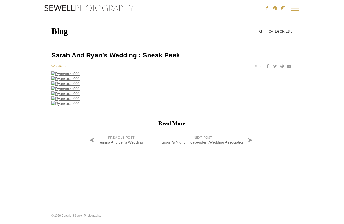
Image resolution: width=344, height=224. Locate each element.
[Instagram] (283, 8)
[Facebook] (266, 8)
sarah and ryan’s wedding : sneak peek (115, 55)
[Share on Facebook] (267, 66)
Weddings (58, 66)
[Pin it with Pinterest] (281, 66)
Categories (280, 31)
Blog (59, 31)
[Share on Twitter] (274, 66)
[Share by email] (289, 66)
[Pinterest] (274, 8)
